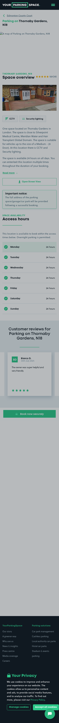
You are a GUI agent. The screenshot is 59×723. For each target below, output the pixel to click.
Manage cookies (19, 707)
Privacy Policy (37, 699)
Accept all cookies (46, 707)
